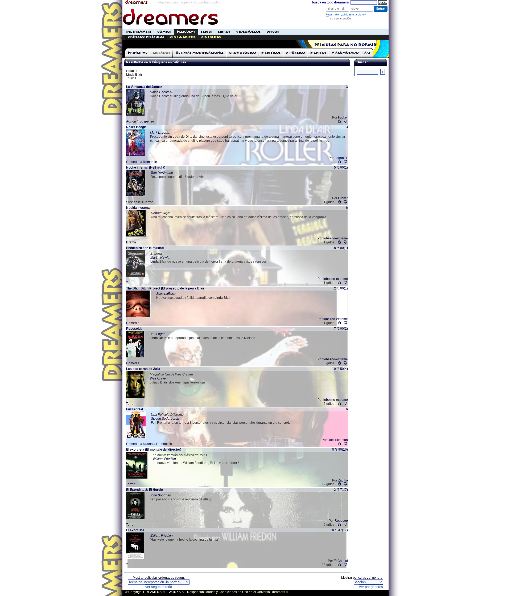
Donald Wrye (160, 213)
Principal (137, 52)
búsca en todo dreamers (330, 2)
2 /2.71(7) (341, 490)
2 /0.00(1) (341, 288)
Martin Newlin (160, 257)
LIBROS (224, 31)
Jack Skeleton (338, 440)
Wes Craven (159, 378)
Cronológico (242, 52)
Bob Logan (158, 334)
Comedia (132, 162)
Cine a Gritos (183, 37)
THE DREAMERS (138, 31)
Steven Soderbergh (165, 419)
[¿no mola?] (345, 121)
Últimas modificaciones (200, 52)
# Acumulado (345, 52)
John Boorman (160, 495)
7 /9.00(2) (341, 328)
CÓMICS (164, 31)
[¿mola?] (339, 121)
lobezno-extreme (335, 238)
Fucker (343, 117)
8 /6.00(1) (341, 248)
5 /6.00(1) (341, 167)
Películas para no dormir (345, 45)
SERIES (206, 31)
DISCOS (272, 31)
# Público (295, 52)
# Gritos (318, 52)
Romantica (151, 162)
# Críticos (271, 52)
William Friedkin (164, 459)
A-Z (367, 52)
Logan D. (341, 158)
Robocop (341, 520)
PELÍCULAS (186, 31)
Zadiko (343, 480)
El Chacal (341, 561)
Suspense (146, 121)
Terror (148, 202)
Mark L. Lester (160, 132)
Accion (131, 121)
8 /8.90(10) (340, 449)
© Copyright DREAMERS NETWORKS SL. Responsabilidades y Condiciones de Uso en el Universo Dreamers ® (206, 592)
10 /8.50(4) (340, 369)
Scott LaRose (166, 294)
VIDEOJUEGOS (248, 31)
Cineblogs (211, 37)
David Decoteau (161, 92)
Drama (131, 242)
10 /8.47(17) (339, 530)
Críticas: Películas (146, 37)
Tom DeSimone (162, 173)
